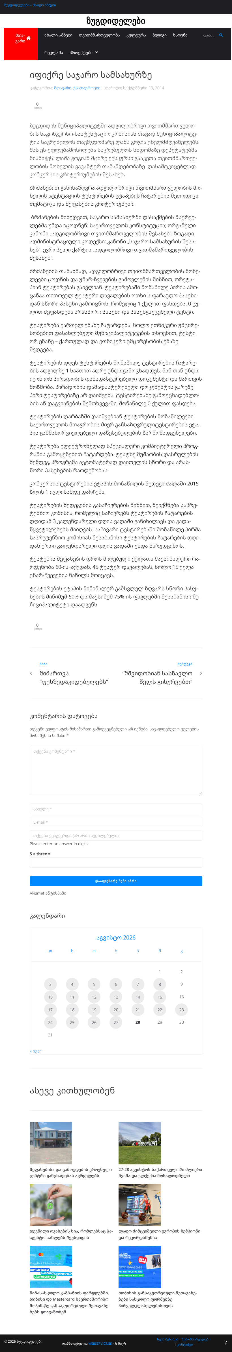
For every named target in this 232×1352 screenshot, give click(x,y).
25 (72, 1022)
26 (94, 1022)
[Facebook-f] (226, 1343)
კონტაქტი (185, 1344)
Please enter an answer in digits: (59, 843)
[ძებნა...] (209, 35)
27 (116, 1022)
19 (94, 1009)
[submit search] (221, 35)
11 (72, 997)
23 (181, 1009)
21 (138, 1009)
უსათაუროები (86, 87)
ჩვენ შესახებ (167, 1339)
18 (72, 1009)
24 (50, 1022)
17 (50, 1009)
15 (160, 997)
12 (94, 997)
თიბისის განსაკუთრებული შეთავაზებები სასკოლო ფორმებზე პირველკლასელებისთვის (158, 1299)
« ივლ (36, 1051)
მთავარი (62, 87)
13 (116, 997)
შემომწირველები (196, 1339)
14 (138, 997)
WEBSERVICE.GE (100, 1343)
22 (160, 1009)
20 (116, 1009)
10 (50, 997)
